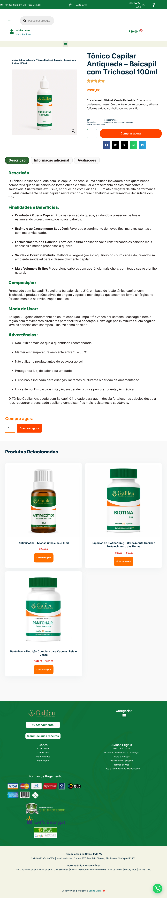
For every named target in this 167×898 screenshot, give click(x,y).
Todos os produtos (125, 122)
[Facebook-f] (153, 6)
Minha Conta (22, 30)
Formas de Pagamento (45, 776)
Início (14, 60)
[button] (65, 44)
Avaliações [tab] (87, 160)
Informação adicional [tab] (51, 160)
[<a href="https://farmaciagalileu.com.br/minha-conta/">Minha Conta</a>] (11, 31)
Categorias (124, 711)
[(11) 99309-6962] (143, 4)
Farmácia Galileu (99, 124)
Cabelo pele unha (27, 60)
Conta (43, 745)
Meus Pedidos (23, 34)
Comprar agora (131, 133)
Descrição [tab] (17, 160)
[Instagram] (153, 4)
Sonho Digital (95, 890)
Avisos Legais (121, 745)
